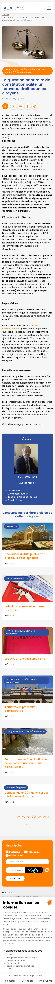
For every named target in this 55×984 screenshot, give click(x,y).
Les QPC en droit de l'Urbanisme (25, 658)
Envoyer (15, 878)
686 (24, 817)
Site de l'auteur (16, 500)
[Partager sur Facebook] (28, 106)
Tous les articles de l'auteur (22, 496)
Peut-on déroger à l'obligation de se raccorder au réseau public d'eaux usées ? (26, 763)
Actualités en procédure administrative (20, 709)
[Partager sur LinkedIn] (21, 106)
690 (44, 817)
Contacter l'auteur (18, 493)
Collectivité (16, 855)
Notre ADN (7, 892)
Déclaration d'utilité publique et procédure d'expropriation (25, 556)
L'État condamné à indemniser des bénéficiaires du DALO (26, 794)
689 (39, 817)
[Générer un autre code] (46, 870)
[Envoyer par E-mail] (35, 106)
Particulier (15, 851)
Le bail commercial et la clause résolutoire (24, 608)
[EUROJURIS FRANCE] (14, 8)
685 (18, 817)
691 (49, 817)
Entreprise (33, 851)
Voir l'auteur (14, 490)
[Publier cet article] (14, 106)
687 (29, 817)
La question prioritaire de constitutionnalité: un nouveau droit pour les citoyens (24, 18)
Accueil (5, 14)
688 (34, 817)
